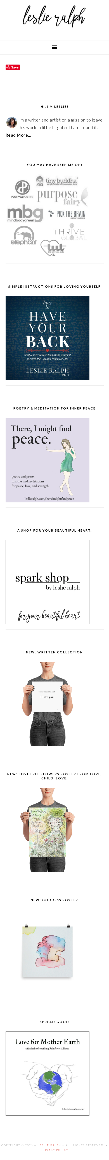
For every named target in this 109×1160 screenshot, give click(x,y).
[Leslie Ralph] (54, 31)
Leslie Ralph (49, 1145)
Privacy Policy (54, 1150)
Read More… (18, 135)
